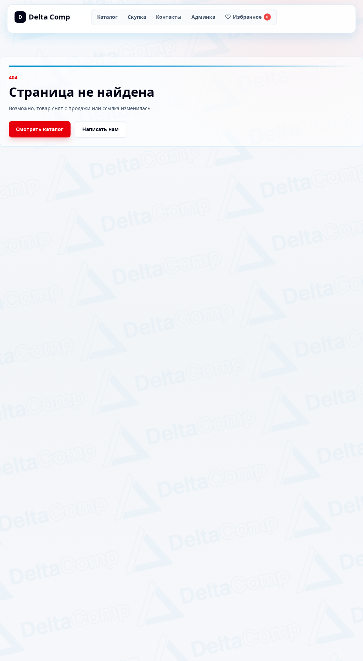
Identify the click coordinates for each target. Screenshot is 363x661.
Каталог (107, 16)
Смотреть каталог (39, 129)
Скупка (137, 16)
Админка (203, 16)
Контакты (169, 16)
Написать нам (100, 129)
